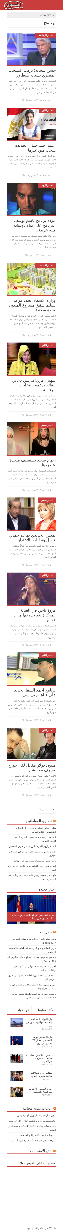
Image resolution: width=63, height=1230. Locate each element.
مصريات (46, 931)
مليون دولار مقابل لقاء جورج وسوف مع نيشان (32, 767)
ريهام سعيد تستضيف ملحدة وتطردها (33, 462)
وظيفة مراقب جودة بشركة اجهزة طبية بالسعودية (32, 1140)
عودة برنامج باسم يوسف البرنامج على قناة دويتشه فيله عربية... (35, 225)
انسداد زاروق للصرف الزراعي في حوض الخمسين (32, 846)
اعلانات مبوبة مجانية (37, 1108)
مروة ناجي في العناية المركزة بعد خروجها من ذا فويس (34, 614)
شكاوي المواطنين (39, 820)
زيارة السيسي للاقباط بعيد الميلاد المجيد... (40, 1090)
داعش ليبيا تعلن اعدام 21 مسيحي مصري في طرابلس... (39, 1058)
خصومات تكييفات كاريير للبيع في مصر (38, 1135)
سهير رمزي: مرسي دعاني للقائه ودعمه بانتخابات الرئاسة (34, 384)
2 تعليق (32, 255)
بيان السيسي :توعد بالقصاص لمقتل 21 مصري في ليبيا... (33, 916)
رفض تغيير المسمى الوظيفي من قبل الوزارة (35, 860)
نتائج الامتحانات (41, 1150)
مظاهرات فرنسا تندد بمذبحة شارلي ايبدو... (41, 1074)
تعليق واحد (31, 175)
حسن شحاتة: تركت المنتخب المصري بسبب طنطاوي (32, 72)
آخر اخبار (24, 1009)
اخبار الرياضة (45, 35)
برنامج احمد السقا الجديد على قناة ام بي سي (35, 692)
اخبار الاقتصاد (45, 265)
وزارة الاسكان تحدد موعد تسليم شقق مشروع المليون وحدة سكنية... (32, 305)
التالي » (43, 809)
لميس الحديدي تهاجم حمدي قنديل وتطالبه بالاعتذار (32, 537)
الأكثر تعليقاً (46, 1009)
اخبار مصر (47, 425)
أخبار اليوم (47, 185)
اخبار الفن (47, 110)
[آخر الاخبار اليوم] (13, 8)
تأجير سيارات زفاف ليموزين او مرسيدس (36, 1115)
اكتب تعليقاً (31, 100)
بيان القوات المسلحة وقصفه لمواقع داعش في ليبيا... (39, 1022)
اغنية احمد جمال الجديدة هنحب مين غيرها (35, 147)
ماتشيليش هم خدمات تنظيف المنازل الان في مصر (32, 1120)
